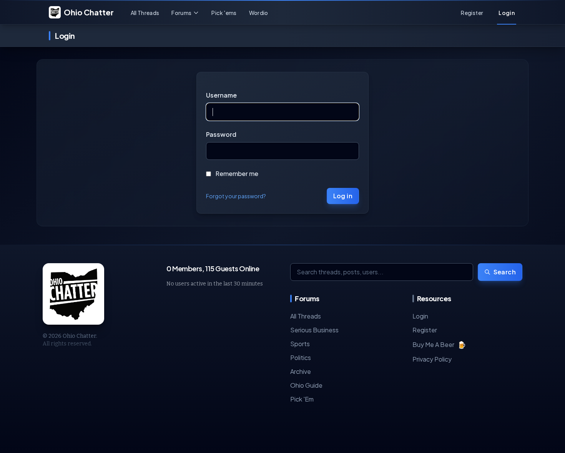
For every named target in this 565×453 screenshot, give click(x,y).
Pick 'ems (223, 12)
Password (221, 134)
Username (221, 95)
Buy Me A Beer (439, 344)
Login (420, 316)
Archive (300, 371)
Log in (342, 196)
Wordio (258, 12)
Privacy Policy (432, 359)
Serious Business (314, 330)
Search (505, 272)
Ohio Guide (306, 385)
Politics (300, 357)
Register (424, 330)
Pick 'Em (302, 399)
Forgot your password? (236, 195)
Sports (300, 344)
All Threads (145, 12)
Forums (181, 12)
